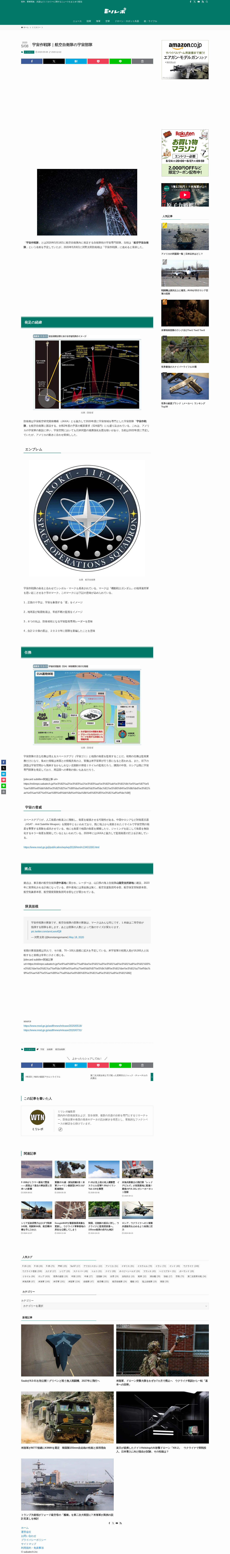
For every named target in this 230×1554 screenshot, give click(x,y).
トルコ (96, 1271)
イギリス (128, 1266)
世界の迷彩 (60, 1276)
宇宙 (42, 1049)
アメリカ (112, 1266)
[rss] (203, 1)
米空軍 (59, 1281)
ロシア (44, 1276)
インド (174, 1266)
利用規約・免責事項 (32, 1547)
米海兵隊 (28, 1281)
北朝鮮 (101, 1276)
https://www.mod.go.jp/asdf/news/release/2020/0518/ (53, 1026)
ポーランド (186, 1271)
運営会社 (26, 1532)
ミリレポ (37, 1129)
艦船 (134, 1281)
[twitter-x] (195, 1)
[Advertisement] (87, 114)
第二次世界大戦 (197, 1276)
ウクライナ (191, 1266)
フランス (149, 1271)
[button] (32, 61)
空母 (180, 1276)
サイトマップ (28, 1544)
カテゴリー (27, 1300)
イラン (161, 1266)
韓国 (164, 1281)
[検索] (207, 1)
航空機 (103, 1281)
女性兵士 (128, 1276)
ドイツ (110, 1271)
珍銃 (168, 1276)
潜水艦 (155, 1276)
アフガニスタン (93, 1266)
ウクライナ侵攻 (32, 1271)
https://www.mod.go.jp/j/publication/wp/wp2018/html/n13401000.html (61, 847)
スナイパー (80, 1271)
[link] (60, 1129)
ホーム (25, 1527)
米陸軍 (74, 1281)
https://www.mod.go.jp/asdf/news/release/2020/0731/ (53, 1030)
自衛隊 (50, 1049)
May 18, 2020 (76, 937)
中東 (88, 1276)
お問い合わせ (28, 1536)
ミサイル (28, 1276)
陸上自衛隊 (149, 1281)
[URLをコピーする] (142, 61)
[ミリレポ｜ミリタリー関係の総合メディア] (115, 11)
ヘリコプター (167, 1271)
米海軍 (44, 1281)
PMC (62, 1266)
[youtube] (199, 1)
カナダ (51, 1271)
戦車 (142, 1276)
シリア (64, 1271)
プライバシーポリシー (33, 1540)
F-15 (26, 1266)
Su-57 (75, 1266)
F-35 (50, 1266)
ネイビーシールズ (129, 1271)
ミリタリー (29, 52)
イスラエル (145, 1266)
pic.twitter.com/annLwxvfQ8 (46, 931)
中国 (76, 1276)
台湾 (114, 1276)
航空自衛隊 (60, 1049)
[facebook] (191, 1)
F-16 (38, 1266)
